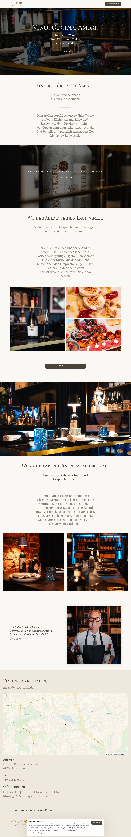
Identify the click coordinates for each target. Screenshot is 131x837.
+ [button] (5, 695)
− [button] (5, 697)
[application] (65, 724)
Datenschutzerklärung (35, 833)
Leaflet (107, 754)
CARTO (125, 754)
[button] (65, 723)
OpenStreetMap (113, 754)
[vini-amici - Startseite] (16, 3)
